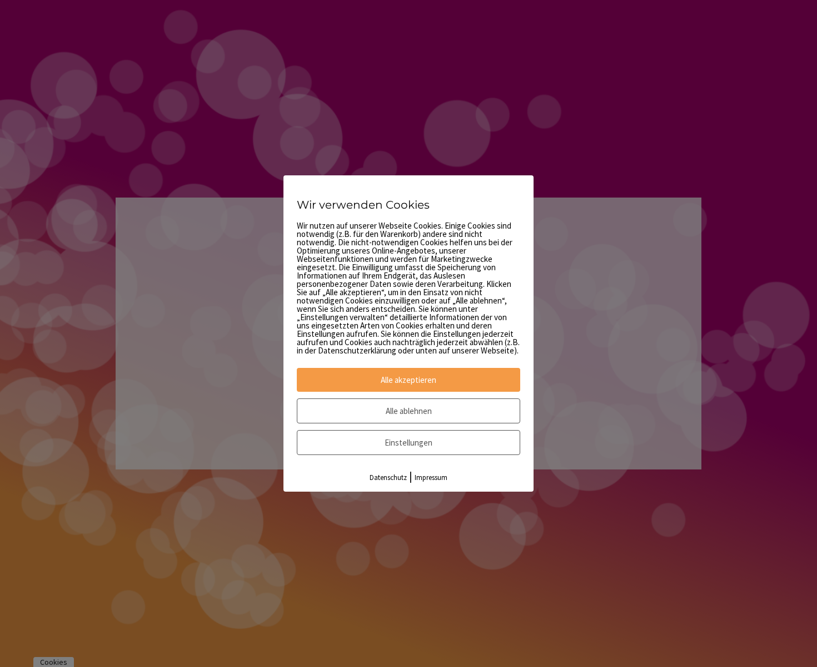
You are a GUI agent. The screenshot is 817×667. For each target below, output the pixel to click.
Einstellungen (408, 442)
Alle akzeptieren (408, 380)
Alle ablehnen (409, 411)
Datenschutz (388, 477)
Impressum (431, 477)
